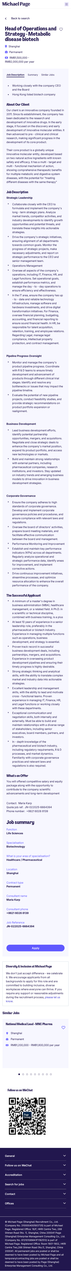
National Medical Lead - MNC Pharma (29, 1024)
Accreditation (13, 1174)
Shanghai (12, 873)
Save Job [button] (63, 1028)
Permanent (13, 886)
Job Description (15, 74)
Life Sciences (14, 833)
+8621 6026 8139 (17, 913)
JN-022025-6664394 (20, 926)
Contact (10, 1194)
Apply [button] (35, 948)
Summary (33, 74)
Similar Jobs (47, 74)
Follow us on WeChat (18, 1165)
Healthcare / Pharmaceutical (24, 859)
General (10, 1156)
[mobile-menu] (67, 4)
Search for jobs (14, 1184)
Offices (9, 1203)
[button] (17, 18)
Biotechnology (15, 846)
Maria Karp (13, 899)
